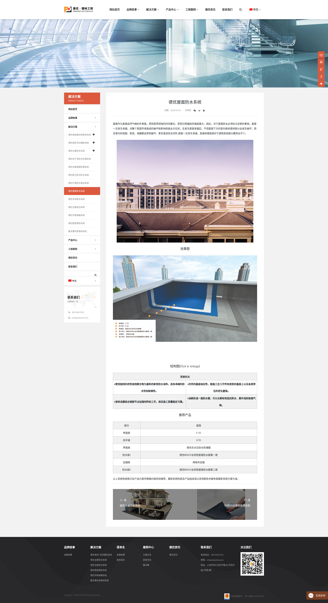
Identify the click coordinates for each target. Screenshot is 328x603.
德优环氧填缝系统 (76, 215)
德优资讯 (210, 9)
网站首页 (115, 9)
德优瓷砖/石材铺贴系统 (101, 554)
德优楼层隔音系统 (76, 223)
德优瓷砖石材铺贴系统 (78, 142)
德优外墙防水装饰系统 (78, 183)
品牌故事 (132, 9)
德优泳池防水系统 (76, 199)
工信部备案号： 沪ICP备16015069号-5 (246, 596)
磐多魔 (146, 565)
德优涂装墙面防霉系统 (78, 167)
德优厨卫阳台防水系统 (78, 175)
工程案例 (191, 9)
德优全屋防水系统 (76, 151)
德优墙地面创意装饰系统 (79, 134)
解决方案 (151, 9)
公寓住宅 (147, 554)
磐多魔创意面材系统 (77, 231)
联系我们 (227, 9)
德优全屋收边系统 (76, 207)
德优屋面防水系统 (76, 191)
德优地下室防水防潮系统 (79, 159)
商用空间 (147, 560)
